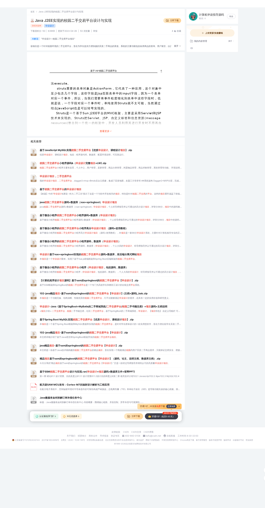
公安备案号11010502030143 (27, 440)
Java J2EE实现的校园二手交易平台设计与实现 (73, 20)
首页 (33, 11)
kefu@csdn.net (153, 436)
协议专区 (115, 436)
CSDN (126, 432)
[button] (177, 46)
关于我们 (71, 436)
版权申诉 (227, 440)
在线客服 (171, 436)
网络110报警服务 (153, 440)
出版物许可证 (238, 440)
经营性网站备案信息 (95, 440)
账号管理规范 (201, 440)
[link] (33, 11)
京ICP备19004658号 (50, 440)
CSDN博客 (149, 432)
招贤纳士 (82, 436)
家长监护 (140, 440)
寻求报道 (104, 436)
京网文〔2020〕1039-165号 (73, 440)
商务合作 (93, 436)
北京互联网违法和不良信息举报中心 (120, 440)
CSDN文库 (136, 432)
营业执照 (249, 440)
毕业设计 (49, 25)
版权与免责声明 (215, 440)
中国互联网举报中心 (170, 440)
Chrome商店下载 (187, 440)
